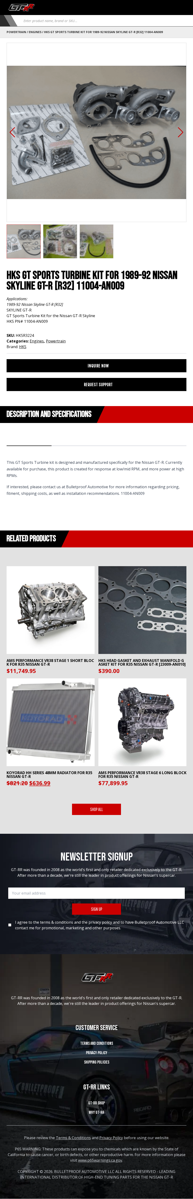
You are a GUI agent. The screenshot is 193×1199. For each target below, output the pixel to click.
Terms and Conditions (96, 1043)
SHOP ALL (96, 809)
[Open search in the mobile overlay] (103, 20)
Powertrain (16, 32)
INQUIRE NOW (98, 365)
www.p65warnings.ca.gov (100, 1160)
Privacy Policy (96, 1052)
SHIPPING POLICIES (96, 1062)
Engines (35, 32)
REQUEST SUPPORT (98, 384)
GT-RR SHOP (96, 1103)
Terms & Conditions (73, 1137)
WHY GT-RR (96, 1112)
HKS (22, 346)
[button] (12, 132)
